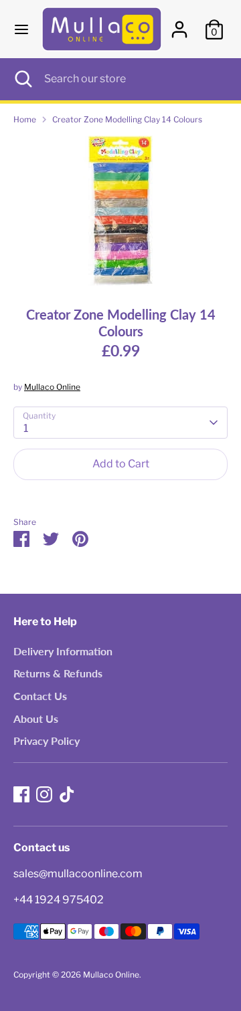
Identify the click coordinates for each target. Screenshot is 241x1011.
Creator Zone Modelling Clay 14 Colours (127, 119)
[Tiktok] (67, 794)
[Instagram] (44, 794)
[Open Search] (22, 79)
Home (24, 119)
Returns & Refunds (57, 673)
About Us (35, 718)
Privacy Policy (46, 740)
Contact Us (40, 695)
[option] (120, 211)
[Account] (179, 23)
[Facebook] (21, 794)
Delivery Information (62, 651)
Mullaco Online (52, 387)
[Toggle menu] (21, 29)
